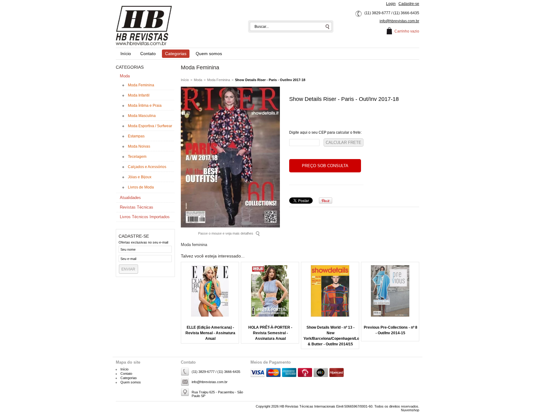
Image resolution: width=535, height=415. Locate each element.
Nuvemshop (410, 410)
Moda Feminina (141, 85)
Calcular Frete (343, 142)
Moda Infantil (139, 95)
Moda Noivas (139, 146)
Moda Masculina (142, 116)
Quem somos (209, 53)
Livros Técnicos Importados (145, 216)
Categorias (175, 53)
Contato (148, 53)
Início (125, 53)
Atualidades (130, 197)
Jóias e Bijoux (139, 177)
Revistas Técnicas (136, 207)
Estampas (136, 136)
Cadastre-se (408, 4)
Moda (125, 76)
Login (391, 4)
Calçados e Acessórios (147, 167)
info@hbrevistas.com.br (399, 21)
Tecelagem (137, 156)
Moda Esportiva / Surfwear (150, 126)
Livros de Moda (141, 187)
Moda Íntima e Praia (145, 105)
